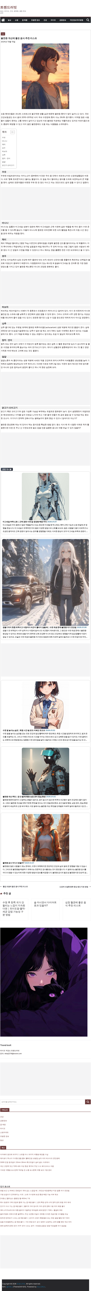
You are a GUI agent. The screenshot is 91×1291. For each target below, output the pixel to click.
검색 (88, 1102)
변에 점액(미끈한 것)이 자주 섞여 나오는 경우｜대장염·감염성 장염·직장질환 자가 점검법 (33, 1226)
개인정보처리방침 (76, 20)
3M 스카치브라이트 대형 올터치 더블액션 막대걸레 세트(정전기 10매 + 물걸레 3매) (31, 1210)
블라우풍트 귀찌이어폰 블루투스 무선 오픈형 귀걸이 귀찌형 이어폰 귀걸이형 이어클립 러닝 (34, 1214)
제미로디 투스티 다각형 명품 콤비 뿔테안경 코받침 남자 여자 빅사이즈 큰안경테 (30, 1158)
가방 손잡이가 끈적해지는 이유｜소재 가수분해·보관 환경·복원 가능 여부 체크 (29, 1194)
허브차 (4, 151)
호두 (3, 148)
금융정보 (62, 20)
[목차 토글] (11, 132)
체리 (3, 144)
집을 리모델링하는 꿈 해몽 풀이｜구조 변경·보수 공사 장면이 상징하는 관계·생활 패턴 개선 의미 (36, 1222)
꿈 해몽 (24, 20)
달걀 (3, 162)
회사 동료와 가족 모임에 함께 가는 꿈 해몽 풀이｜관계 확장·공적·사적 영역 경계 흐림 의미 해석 (35, 1202)
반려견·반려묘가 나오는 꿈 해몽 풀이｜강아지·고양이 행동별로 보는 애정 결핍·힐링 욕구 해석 (34, 1218)
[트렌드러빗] (3, 20)
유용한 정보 (35, 20)
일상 (9, 20)
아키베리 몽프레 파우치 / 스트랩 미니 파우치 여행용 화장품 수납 (24, 1154)
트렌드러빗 (8, 7)
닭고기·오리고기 (8, 165)
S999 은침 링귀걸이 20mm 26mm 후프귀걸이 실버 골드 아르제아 (25, 1162)
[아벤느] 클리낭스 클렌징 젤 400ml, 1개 (15, 1198)
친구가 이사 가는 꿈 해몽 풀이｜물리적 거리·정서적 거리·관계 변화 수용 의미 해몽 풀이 (32, 1206)
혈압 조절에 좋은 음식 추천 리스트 (15, 886)
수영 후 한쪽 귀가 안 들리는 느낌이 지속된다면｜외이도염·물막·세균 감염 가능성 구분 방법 (14, 908)
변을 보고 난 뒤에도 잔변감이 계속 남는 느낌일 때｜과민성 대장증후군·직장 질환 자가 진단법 (34, 1191)
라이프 (53, 20)
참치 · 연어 (6, 158)
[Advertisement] (45, 203)
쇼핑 (16, 20)
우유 (3, 137)
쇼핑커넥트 (4, 1132)
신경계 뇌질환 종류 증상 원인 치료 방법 (73, 887)
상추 (3, 155)
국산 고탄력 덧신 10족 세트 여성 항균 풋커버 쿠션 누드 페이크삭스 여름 (27, 1166)
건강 (45, 20)
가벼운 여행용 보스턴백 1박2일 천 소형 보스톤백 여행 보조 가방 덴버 (26, 1170)
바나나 (4, 141)
